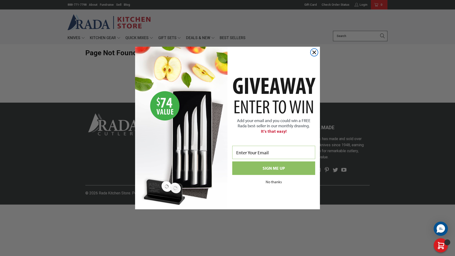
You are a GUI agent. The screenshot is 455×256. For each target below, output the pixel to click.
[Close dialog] (314, 52)
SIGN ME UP (274, 168)
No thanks (274, 181)
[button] (441, 229)
